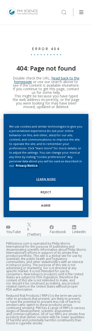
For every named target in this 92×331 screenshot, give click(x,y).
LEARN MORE (46, 179)
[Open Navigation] (81, 12)
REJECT (46, 192)
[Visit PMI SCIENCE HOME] (22, 12)
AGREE (46, 205)
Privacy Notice (27, 165)
